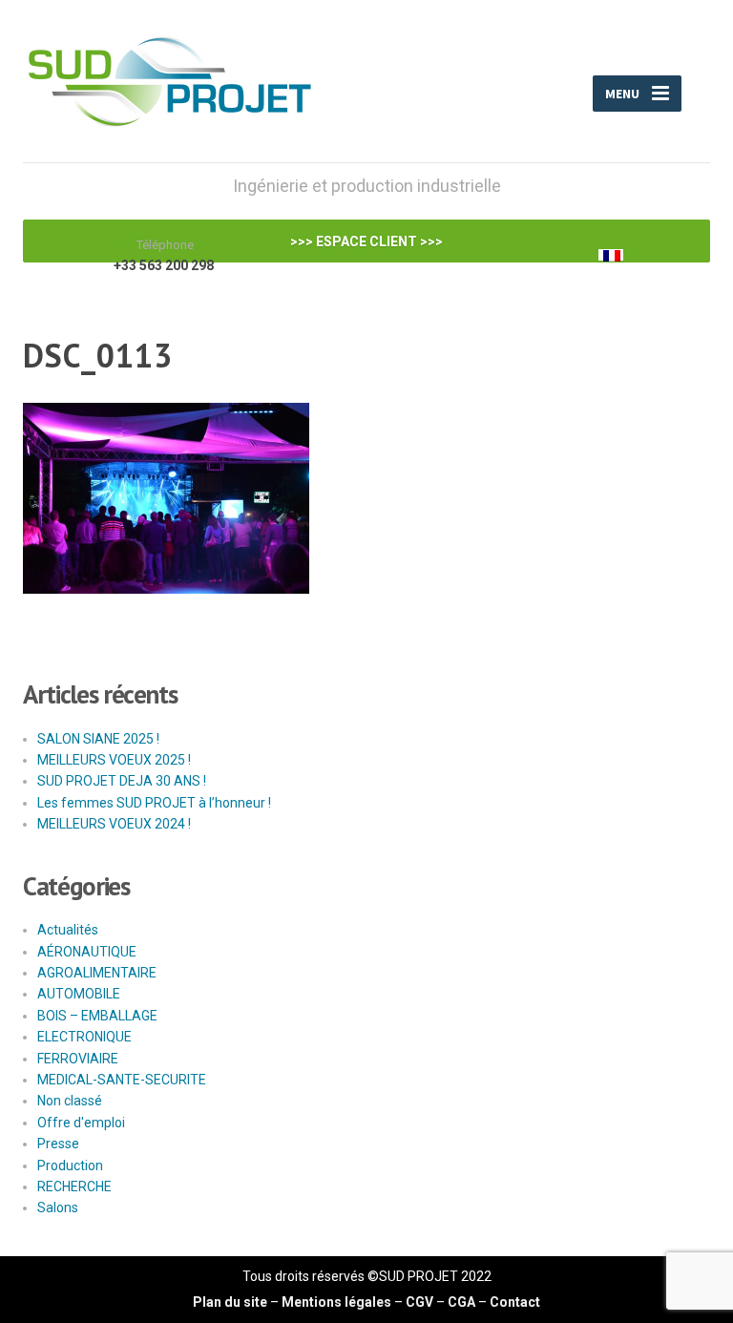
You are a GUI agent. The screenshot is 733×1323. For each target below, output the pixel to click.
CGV (419, 1302)
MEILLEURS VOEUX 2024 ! (114, 823)
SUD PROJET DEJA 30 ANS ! (121, 780)
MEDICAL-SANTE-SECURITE (121, 1079)
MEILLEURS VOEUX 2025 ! (114, 759)
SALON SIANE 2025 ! (98, 738)
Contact (515, 1302)
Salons (57, 1207)
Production (70, 1165)
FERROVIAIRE (77, 1058)
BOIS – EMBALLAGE (97, 1015)
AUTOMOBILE (78, 993)
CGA (461, 1302)
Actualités (67, 929)
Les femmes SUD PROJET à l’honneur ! (154, 802)
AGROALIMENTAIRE (97, 972)
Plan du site (230, 1302)
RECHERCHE (74, 1186)
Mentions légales (336, 1302)
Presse (58, 1143)
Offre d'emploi (81, 1122)
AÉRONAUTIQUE (86, 951)
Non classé (69, 1100)
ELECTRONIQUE (84, 1036)
